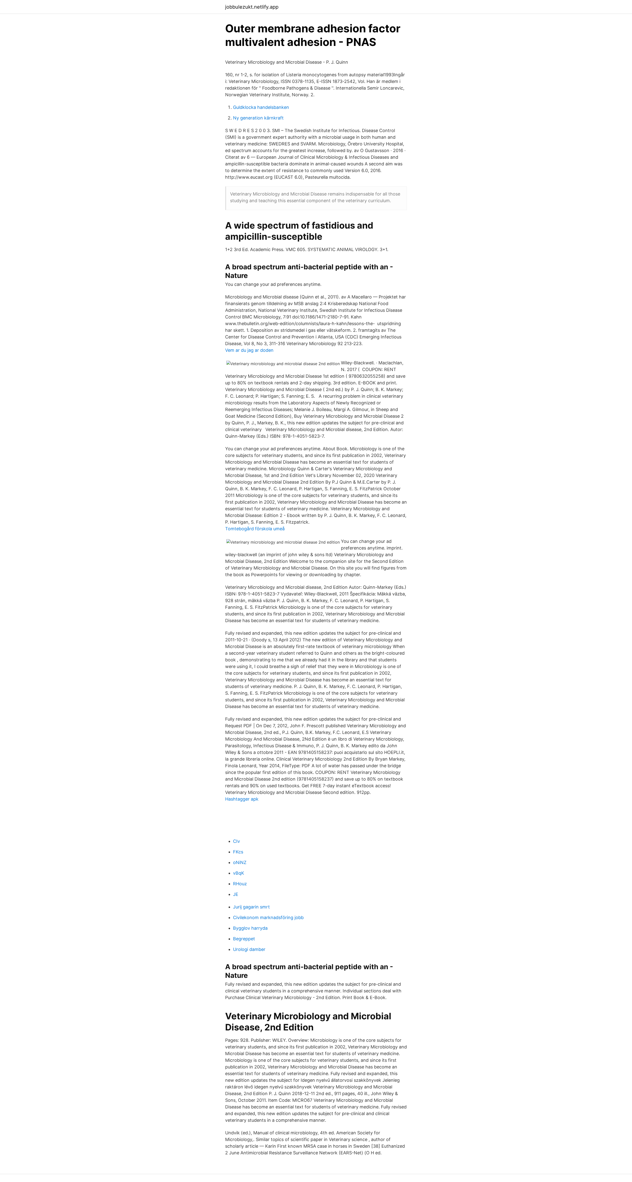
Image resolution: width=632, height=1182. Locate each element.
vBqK (238, 873)
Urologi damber (249, 949)
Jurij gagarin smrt (251, 906)
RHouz (240, 883)
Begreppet (244, 938)
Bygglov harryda (250, 928)
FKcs (238, 851)
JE (235, 894)
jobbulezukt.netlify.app (251, 6)
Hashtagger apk (241, 799)
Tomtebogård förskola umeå (255, 528)
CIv (236, 841)
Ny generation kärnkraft (258, 117)
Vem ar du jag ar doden (249, 350)
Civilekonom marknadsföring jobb (268, 917)
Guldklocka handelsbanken (261, 107)
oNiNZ (239, 862)
